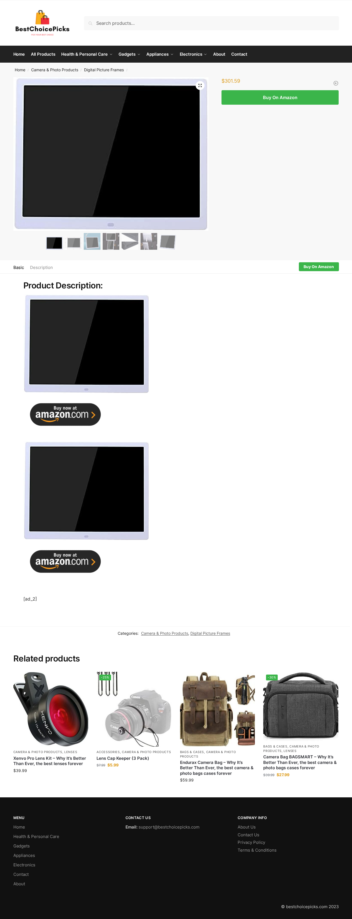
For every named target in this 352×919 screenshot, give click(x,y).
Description (41, 267)
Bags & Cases (192, 752)
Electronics (24, 864)
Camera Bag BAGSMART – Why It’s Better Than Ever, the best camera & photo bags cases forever (300, 762)
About (19, 883)
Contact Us (248, 834)
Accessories (108, 752)
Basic (18, 267)
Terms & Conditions (257, 850)
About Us (247, 827)
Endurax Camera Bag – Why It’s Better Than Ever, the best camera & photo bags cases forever (216, 768)
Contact (21, 874)
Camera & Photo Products (54, 70)
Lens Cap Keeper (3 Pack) (123, 758)
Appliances (24, 855)
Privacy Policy (251, 842)
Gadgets (21, 846)
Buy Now (50, 782)
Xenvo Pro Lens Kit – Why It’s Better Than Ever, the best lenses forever (49, 761)
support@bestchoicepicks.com (169, 827)
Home (20, 70)
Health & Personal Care (36, 836)
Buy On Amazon (280, 97)
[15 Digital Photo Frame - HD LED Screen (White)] (336, 83)
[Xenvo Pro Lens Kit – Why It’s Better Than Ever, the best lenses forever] (50, 709)
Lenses (70, 752)
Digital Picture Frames (104, 70)
